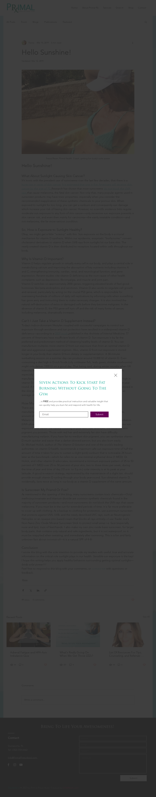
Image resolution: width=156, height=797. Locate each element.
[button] (115, 375)
